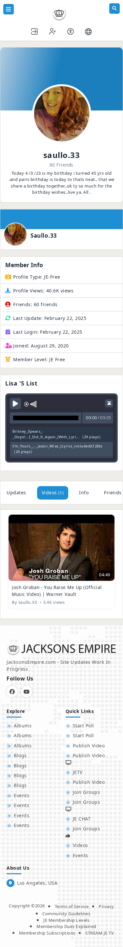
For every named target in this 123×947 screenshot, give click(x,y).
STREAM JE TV (99, 933)
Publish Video (89, 745)
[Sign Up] (52, 30)
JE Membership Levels (66, 920)
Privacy (106, 906)
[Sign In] (34, 30)
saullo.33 (44, 235)
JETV (78, 772)
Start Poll (83, 725)
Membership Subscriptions (47, 933)
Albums (22, 725)
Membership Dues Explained (66, 926)
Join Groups (86, 792)
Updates (16, 492)
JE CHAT (82, 819)
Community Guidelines (66, 914)
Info (84, 492)
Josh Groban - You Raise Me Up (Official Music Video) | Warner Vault (57, 590)
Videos (53, 492)
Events (21, 795)
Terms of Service (72, 906)
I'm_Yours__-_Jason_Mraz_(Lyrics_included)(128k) (57, 446)
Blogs (20, 755)
